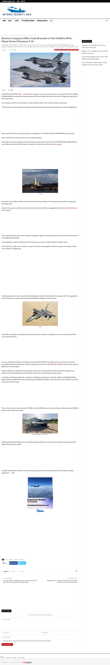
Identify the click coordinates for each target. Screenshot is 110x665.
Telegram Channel (29, 21)
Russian (27, 94)
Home (4, 21)
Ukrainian (22, 559)
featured (11, 559)
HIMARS (54, 364)
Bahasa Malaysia (42, 21)
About (18, 1)
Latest (17, 21)
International (67, 49)
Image (57, 49)
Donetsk (54, 144)
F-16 (12, 248)
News (9, 21)
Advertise (23, 1)
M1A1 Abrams (72, 208)
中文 (51, 21)
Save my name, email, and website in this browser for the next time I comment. (27, 641)
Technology (75, 49)
